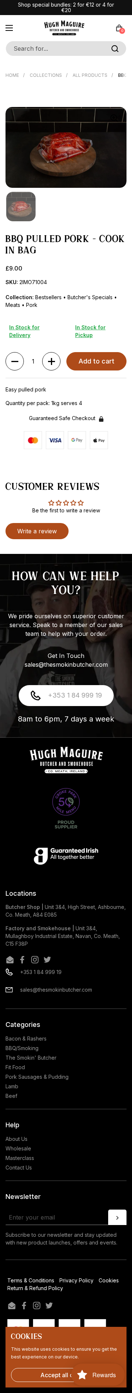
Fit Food (15, 1067)
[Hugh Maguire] (64, 28)
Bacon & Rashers (26, 1038)
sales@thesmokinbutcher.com (56, 989)
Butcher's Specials (90, 297)
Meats (14, 305)
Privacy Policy (76, 1280)
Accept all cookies (66, 1375)
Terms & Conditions (30, 1280)
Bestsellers (49, 297)
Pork (31, 305)
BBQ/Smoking (22, 1048)
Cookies (109, 1280)
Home (12, 75)
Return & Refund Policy (35, 1288)
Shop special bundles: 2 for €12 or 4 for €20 (66, 7)
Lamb (12, 1086)
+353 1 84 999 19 (75, 695)
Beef (11, 1096)
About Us (16, 1139)
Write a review (37, 531)
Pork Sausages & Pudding (37, 1077)
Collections (46, 75)
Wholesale (18, 1148)
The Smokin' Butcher (31, 1057)
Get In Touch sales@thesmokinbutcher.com (66, 660)
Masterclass (20, 1158)
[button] (119, 28)
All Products (90, 75)
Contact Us (19, 1167)
